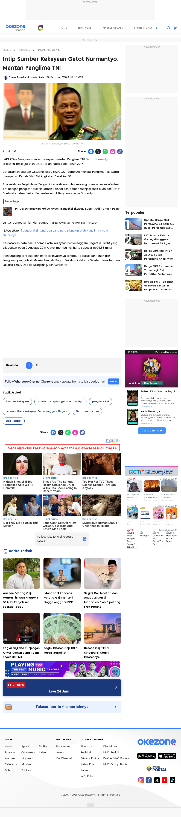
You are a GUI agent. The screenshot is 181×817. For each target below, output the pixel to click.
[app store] (167, 755)
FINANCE (24, 50)
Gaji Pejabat (14, 421)
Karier (84, 770)
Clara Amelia (17, 77)
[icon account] (5, 77)
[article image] (133, 224)
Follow (113, 381)
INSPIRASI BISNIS (49, 50)
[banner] (62, 675)
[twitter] (157, 780)
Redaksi (85, 752)
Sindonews (63, 746)
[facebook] (149, 780)
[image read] (7, 211)
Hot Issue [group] (84, 28)
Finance (10, 752)
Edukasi (26, 770)
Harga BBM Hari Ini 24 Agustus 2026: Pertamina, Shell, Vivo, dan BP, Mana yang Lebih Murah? (159, 255)
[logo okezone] (157, 742)
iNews (60, 752)
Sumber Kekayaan (17, 401)
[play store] (146, 755)
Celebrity (11, 764)
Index (42, 752)
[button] (156, 28)
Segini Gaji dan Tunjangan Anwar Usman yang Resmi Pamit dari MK (21, 653)
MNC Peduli (111, 752)
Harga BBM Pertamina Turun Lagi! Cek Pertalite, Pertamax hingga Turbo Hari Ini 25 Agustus (160, 270)
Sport (25, 746)
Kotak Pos (87, 764)
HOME (7, 50)
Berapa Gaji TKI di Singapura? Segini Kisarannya (96, 653)
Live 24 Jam (59, 691)
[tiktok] (172, 780)
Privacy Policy (89, 758)
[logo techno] (15, 28)
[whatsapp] (105, 152)
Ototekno (28, 752)
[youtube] (165, 780)
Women (10, 758)
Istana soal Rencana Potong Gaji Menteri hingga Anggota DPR (58, 598)
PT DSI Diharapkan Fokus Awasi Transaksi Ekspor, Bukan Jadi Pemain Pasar (67, 209)
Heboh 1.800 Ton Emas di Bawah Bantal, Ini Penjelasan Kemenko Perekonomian (159, 286)
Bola (7, 770)
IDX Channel (64, 758)
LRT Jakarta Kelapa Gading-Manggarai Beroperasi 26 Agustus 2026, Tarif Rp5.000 (159, 239)
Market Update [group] (113, 28)
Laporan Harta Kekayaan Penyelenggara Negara (36, 411)
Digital (43, 746)
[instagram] (141, 780)
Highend (27, 758)
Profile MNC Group (116, 758)
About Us (86, 746)
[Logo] (40, 28)
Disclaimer (110, 746)
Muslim (26, 764)
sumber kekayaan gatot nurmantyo (60, 401)
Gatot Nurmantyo (98, 159)
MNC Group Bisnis (115, 764)
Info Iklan (86, 776)
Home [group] (63, 28)
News (8, 746)
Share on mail (113, 152)
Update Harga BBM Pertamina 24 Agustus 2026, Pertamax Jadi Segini (159, 224)
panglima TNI (100, 401)
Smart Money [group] (143, 28)
